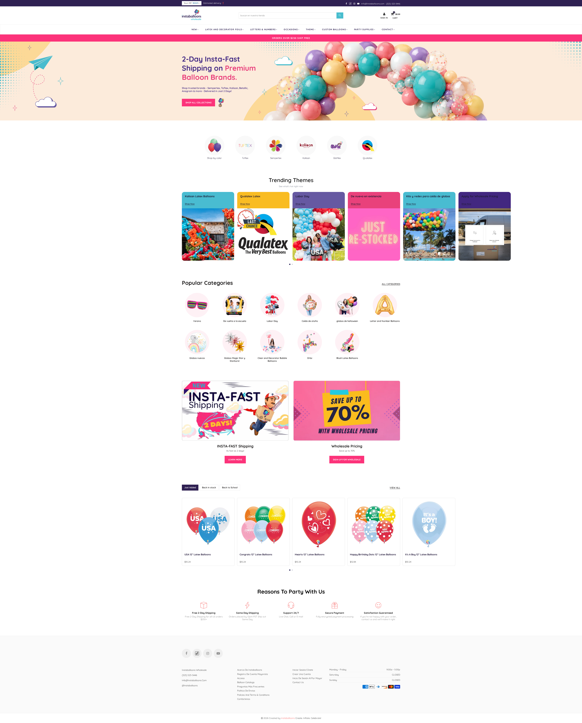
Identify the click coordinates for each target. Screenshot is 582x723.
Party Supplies (364, 29)
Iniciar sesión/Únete (303, 669)
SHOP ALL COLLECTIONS (198, 102)
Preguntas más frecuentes (250, 686)
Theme (310, 29)
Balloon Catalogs (245, 682)
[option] (291, 38)
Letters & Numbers (263, 29)
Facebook (186, 653)
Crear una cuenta (302, 674)
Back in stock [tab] (209, 487)
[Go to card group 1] (289, 264)
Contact (387, 29)
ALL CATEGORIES (391, 284)
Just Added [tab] (190, 487)
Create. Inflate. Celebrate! (301, 718)
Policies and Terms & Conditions (253, 694)
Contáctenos (243, 699)
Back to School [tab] (230, 487)
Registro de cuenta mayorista (252, 674)
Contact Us (298, 682)
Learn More (235, 459)
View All (395, 487)
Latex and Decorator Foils (223, 29)
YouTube (218, 653)
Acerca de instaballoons (249, 669)
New (194, 29)
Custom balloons (334, 29)
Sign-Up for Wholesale (347, 459)
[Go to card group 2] (292, 264)
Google (350, 3)
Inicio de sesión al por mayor (307, 678)
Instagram (207, 653)
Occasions (291, 29)
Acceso (241, 678)
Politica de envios (246, 690)
